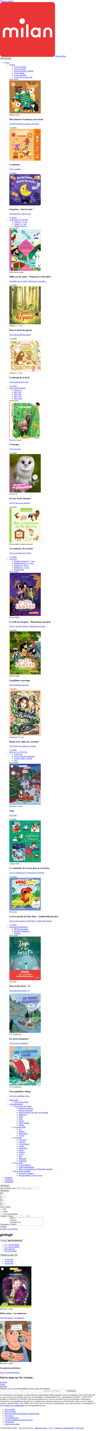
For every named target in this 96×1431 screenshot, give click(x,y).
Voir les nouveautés (21, 1102)
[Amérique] (26, 1220)
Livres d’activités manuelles (24, 756)
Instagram (3, 1386)
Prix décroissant (10, 1251)
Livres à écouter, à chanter (23, 71)
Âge (1, 1193)
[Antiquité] (26, 1224)
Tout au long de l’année (22, 1106)
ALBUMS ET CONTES (18, 220)
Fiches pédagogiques (26, 1167)
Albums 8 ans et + (21, 226)
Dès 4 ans (17, 394)
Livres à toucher (20, 67)
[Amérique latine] (26, 1222)
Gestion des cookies (12, 1424)
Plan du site (79, 1428)
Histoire (22, 1131)
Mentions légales (41, 1428)
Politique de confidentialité (14, 1405)
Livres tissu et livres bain (23, 77)
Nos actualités (10, 1409)
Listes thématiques (16, 1104)
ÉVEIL (12, 65)
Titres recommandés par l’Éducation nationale (35, 1169)
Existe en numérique (10, 1214)
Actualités (8, 1177)
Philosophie (23, 1133)
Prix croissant (10, 1249)
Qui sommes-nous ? (12, 1418)
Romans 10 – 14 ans (21, 568)
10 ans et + (18, 390)
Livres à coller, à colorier (23, 758)
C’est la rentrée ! (25, 1165)
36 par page (9, 1263)
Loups (21, 1154)
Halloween (23, 1115)
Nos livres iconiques (26, 1173)
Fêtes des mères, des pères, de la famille (33, 1113)
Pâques (21, 1121)
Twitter (2, 1384)
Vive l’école (18, 1163)
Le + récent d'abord (12, 1245)
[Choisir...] (26, 1218)
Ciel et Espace (24, 1144)
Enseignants (9, 1182)
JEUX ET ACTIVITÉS (18, 752)
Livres (7, 63)
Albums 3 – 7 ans (20, 222)
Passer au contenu (6, 1)
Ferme (21, 1150)
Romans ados (19, 570)
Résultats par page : (9, 1255)
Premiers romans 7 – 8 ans (23, 563)
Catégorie (3, 1216)
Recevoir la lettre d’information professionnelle (22, 1414)
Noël (20, 1119)
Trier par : (11, 1240)
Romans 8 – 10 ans (21, 565)
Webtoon (17, 933)
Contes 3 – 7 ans (20, 224)
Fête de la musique (26, 1110)
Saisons (21, 1125)
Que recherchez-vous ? (8, 1188)
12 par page (9, 1259)
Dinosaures (23, 1148)
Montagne (22, 1159)
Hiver (21, 1117)
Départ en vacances (26, 1108)
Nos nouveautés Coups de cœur (30, 1175)
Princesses (22, 1161)
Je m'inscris (71, 1391)
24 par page (9, 1261)
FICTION (13, 559)
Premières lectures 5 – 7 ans (24, 561)
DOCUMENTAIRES (17, 388)
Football (22, 1152)
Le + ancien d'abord (12, 1247)
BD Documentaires (21, 929)
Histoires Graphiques (22, 931)
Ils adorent (18, 1138)
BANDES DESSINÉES (18, 927)
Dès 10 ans (18, 399)
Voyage (21, 1136)
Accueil (3, 1229)
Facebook (3, 1382)
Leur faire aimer (20, 1127)
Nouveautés (13, 1100)
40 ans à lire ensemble (22, 1171)
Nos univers (9, 1416)
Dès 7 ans (17, 396)
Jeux (15, 761)
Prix (1, 1200)
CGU (51, 1428)
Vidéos (5, 1212)
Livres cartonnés (20, 75)
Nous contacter (10, 1411)
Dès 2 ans (17, 392)
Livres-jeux (18, 754)
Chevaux (22, 1142)
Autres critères (5, 1207)
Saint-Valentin (24, 1123)
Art (20, 1129)
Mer (20, 1157)
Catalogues (9, 1180)
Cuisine (21, 1146)
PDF (4, 1209)
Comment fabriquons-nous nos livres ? (19, 1420)
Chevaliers (23, 1140)
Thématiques (4, 1224)
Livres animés (19, 73)
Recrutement (9, 1422)
